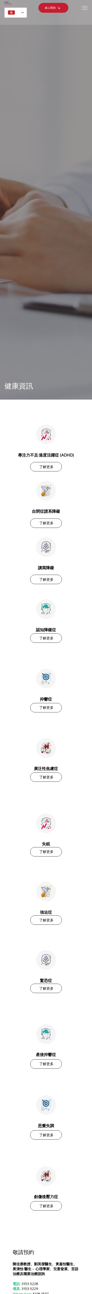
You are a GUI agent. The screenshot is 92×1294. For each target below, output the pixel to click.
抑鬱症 (46, 699)
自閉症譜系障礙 (46, 511)
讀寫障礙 (46, 567)
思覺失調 (46, 1125)
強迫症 (46, 912)
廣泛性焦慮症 (46, 768)
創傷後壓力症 (46, 1196)
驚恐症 (46, 980)
